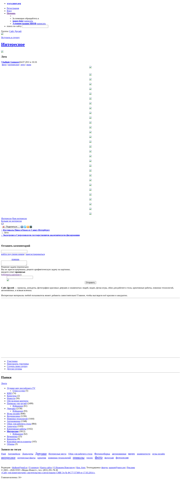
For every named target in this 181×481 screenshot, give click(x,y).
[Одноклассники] (27, 227)
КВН (9, 393)
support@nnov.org (117, 467)
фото (4, 64)
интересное (13, 64)
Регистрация (13, 8)
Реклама (131, 467)
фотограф (109, 458)
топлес (89, 458)
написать (28, 21)
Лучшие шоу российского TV (21, 388)
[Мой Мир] (30, 227)
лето (23, 64)
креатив (41, 457)
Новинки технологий (17, 418)
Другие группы (14, 369)
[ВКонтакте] (22, 227)
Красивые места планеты (19, 441)
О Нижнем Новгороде (64, 467)
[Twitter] (24, 227)
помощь (15, 259)
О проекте (34, 467)
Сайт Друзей (15, 31)
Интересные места (57, 454)
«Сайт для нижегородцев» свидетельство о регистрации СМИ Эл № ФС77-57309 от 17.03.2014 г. (48, 472)
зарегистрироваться (35, 254)
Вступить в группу (10, 37)
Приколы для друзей (17, 403)
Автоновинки (13, 421)
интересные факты (26, 458)
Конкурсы (12, 396)
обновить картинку (11, 274)
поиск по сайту (14, 26)
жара (28, 64)
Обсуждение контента (17, 401)
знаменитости (143, 454)
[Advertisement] (18, 327)
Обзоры (10, 444)
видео (131, 453)
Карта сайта (46, 467)
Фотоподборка (102, 453)
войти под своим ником (12, 254)
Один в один (19, 391)
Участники (12, 361)
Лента (4, 383)
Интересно (6, 218)
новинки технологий (59, 457)
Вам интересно (19, 218)
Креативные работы (16, 429)
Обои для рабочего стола (19, 424)
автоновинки (119, 453)
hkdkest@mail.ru (19, 467)
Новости (11, 398)
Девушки (11, 408)
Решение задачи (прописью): (15, 267)
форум (104, 467)
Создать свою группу (17, 366)
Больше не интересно (11, 221)
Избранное (18, 406)
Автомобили (14, 454)
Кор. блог (80, 467)
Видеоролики (13, 416)
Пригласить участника (18, 364)
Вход (9, 11)
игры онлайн (158, 454)
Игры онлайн (13, 413)
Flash (3, 454)
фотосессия (122, 457)
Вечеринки (12, 436)
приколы (78, 457)
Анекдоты (12, 426)
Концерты (12, 439)
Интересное (13, 44)
